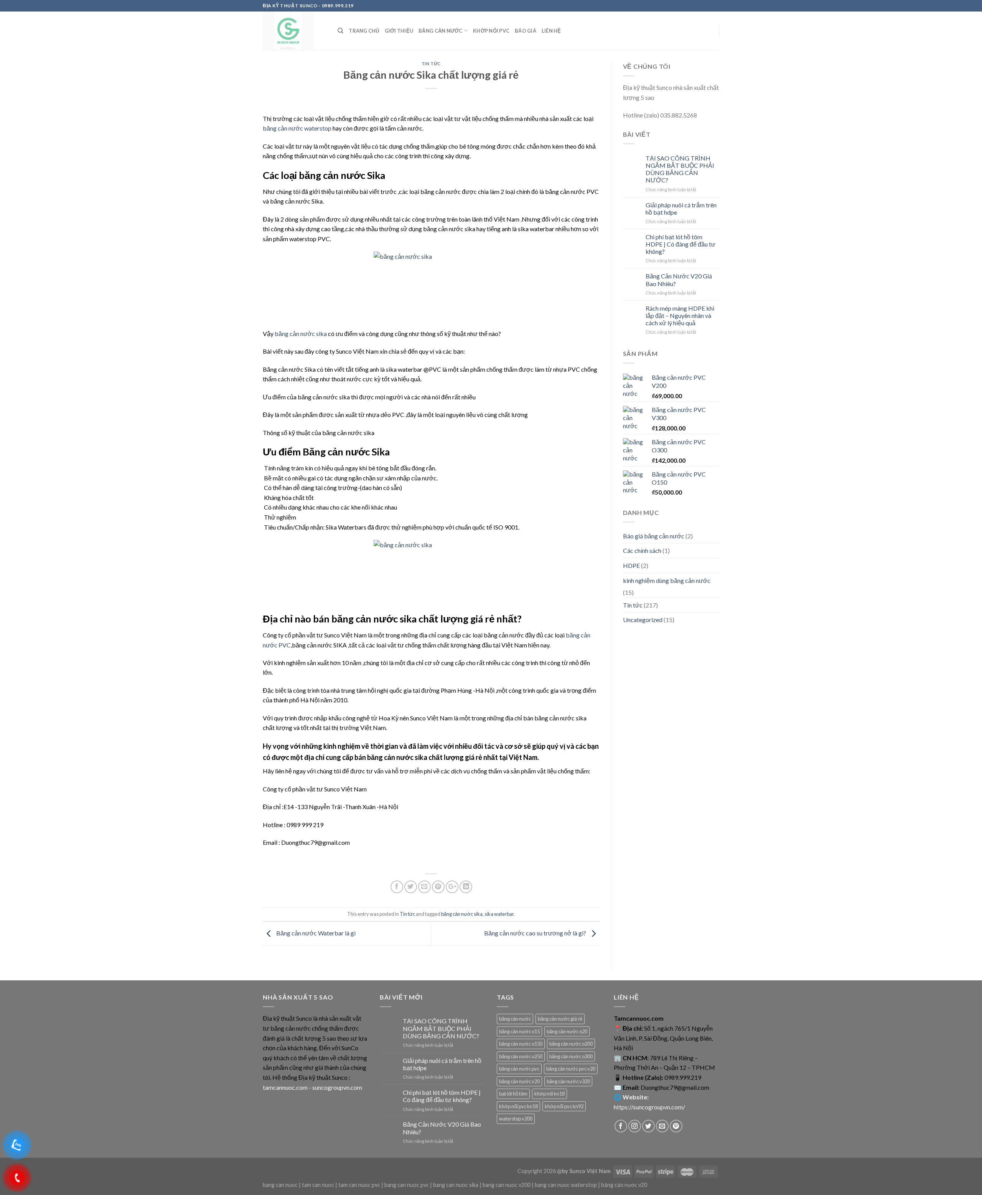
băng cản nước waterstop (297, 128)
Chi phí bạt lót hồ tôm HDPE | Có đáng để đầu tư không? (680, 244)
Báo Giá (525, 31)
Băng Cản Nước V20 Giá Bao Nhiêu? (679, 279)
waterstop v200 (515, 1119)
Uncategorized (642, 619)
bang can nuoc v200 (507, 1185)
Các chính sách (642, 550)
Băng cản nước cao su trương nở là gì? (535, 933)
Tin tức (431, 63)
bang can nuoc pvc (406, 1185)
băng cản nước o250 (520, 1056)
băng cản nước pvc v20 (570, 1069)
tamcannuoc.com (285, 1087)
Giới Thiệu (399, 31)
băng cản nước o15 (519, 1031)
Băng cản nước (440, 31)
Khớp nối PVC (491, 31)
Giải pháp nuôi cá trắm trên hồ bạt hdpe (681, 208)
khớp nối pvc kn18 (518, 1106)
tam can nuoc (318, 1185)
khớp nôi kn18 (549, 1094)
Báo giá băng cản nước (653, 536)
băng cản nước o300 (571, 1056)
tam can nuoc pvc (359, 1185)
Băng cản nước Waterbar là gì (315, 933)
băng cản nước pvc (519, 1069)
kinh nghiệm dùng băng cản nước (666, 580)
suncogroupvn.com (337, 1087)
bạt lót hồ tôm (513, 1094)
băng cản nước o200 (571, 1044)
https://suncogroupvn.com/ (649, 1107)
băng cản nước (515, 1019)
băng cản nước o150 (520, 1044)
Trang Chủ (364, 31)
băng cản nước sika (301, 333)
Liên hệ (551, 31)
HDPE (631, 565)
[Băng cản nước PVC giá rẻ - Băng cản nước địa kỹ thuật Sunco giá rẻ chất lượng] (294, 31)
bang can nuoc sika (455, 1185)
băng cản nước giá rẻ (560, 1019)
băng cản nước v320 (568, 1081)
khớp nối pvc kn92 (564, 1106)
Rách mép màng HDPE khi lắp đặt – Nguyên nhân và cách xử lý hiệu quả (680, 315)
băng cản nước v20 (519, 1081)
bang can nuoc (280, 1185)
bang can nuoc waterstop (566, 1185)
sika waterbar (499, 914)
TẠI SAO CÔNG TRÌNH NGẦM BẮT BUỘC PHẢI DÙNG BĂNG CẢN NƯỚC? (680, 169)
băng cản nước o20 (567, 1031)
